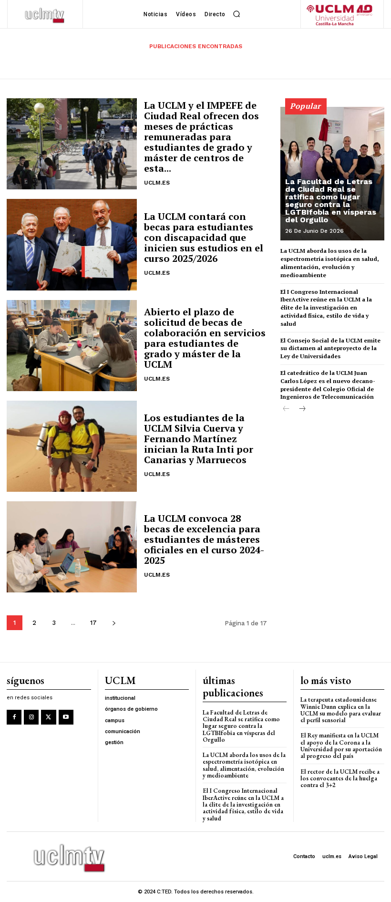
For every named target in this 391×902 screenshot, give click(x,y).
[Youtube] (66, 717)
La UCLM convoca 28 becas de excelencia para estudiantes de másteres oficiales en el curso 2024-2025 (204, 539)
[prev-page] (286, 409)
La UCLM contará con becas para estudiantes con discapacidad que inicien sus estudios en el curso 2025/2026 (203, 237)
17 (93, 622)
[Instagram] (31, 717)
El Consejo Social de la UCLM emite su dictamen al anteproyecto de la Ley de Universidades (330, 348)
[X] (48, 717)
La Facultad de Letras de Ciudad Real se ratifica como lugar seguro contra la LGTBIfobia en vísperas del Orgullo (330, 200)
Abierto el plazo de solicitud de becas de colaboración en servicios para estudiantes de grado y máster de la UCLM (205, 338)
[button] (237, 14)
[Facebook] (14, 717)
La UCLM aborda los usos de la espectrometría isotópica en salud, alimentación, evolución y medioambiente (244, 765)
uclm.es (157, 182)
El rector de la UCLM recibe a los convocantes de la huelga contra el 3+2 (340, 778)
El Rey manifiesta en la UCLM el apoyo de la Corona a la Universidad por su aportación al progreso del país (341, 745)
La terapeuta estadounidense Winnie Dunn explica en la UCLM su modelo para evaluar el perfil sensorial (340, 709)
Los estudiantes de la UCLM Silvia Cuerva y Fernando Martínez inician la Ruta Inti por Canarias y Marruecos (198, 438)
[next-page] (114, 622)
